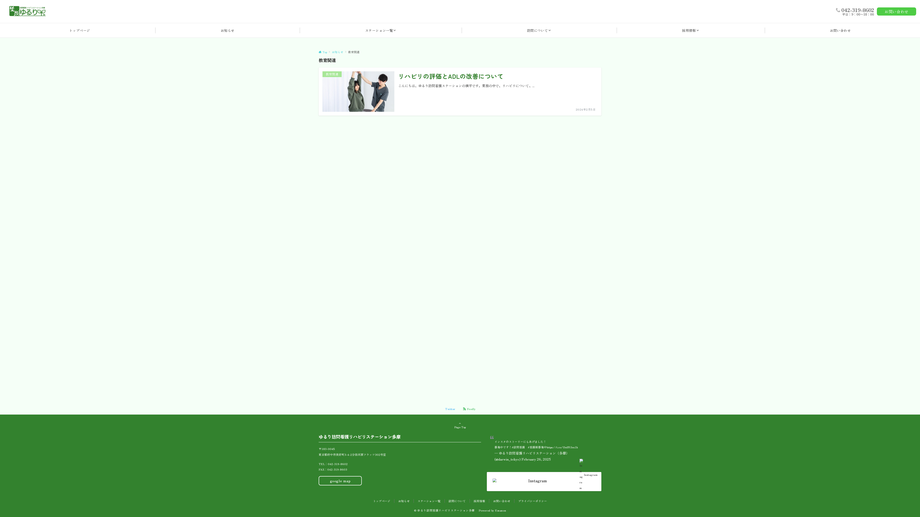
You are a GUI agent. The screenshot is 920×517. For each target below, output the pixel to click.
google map (340, 480)
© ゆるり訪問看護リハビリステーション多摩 (446, 510)
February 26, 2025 (536, 459)
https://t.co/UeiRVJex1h (562, 447)
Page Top (460, 427)
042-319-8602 (857, 9)
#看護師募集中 (537, 447)
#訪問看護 (518, 447)
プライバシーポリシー (532, 501)
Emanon (500, 510)
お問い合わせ (896, 11)
